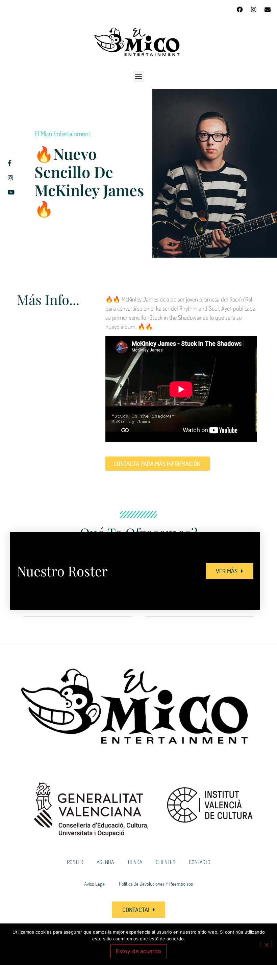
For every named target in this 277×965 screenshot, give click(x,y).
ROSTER (75, 862)
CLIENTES (165, 862)
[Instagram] (254, 9)
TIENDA (134, 862)
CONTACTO (199, 862)
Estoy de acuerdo (138, 951)
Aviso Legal (94, 884)
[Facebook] (240, 9)
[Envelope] (267, 9)
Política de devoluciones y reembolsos (156, 884)
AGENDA (105, 862)
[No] (266, 944)
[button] (138, 76)
